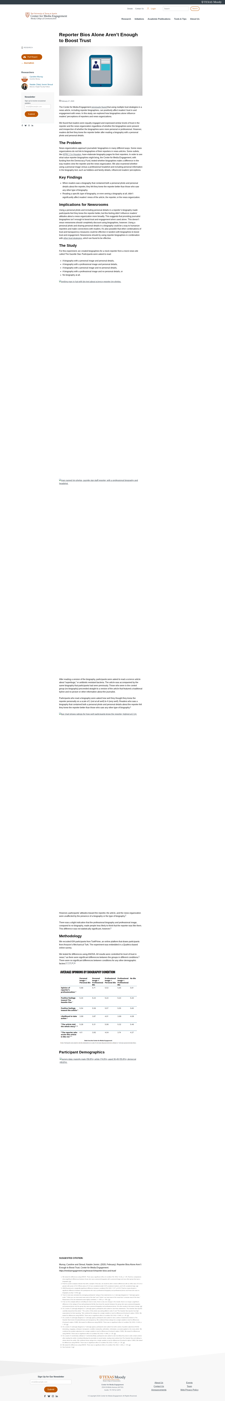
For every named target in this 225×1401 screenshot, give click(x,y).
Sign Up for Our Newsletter (51, 1377)
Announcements (158, 1390)
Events (189, 1383)
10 (72, 963)
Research (126, 19)
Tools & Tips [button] (180, 19)
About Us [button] (194, 19)
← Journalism (27, 63)
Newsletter (30, 97)
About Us (159, 1383)
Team (189, 1386)
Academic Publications (159, 19)
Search (195, 9)
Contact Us (139, 9)
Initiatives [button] (139, 19)
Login (153, 9)
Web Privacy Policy (189, 1390)
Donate (130, 9)
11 (75, 963)
